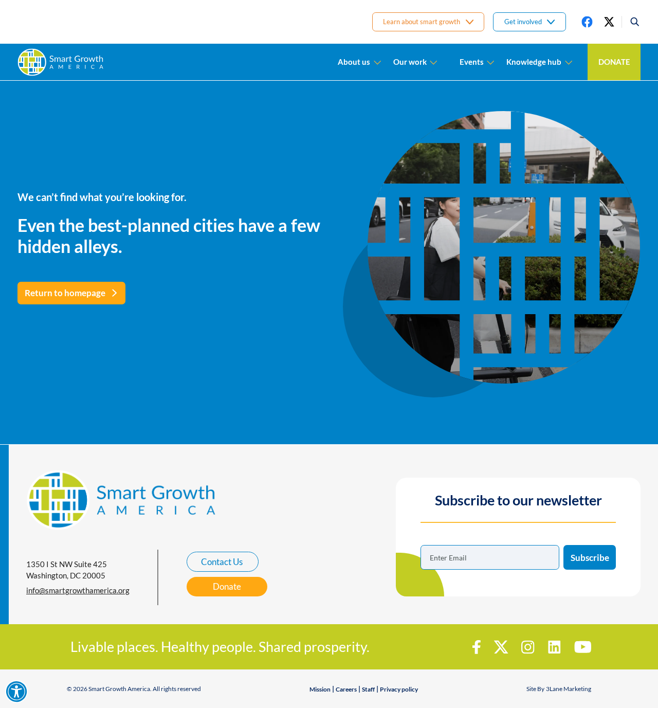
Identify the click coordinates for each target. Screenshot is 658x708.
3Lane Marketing (568, 689)
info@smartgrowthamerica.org (78, 590)
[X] (609, 21)
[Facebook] (587, 21)
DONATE (614, 61)
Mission (320, 689)
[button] (631, 21)
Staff (368, 689)
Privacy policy (399, 689)
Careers (346, 689)
